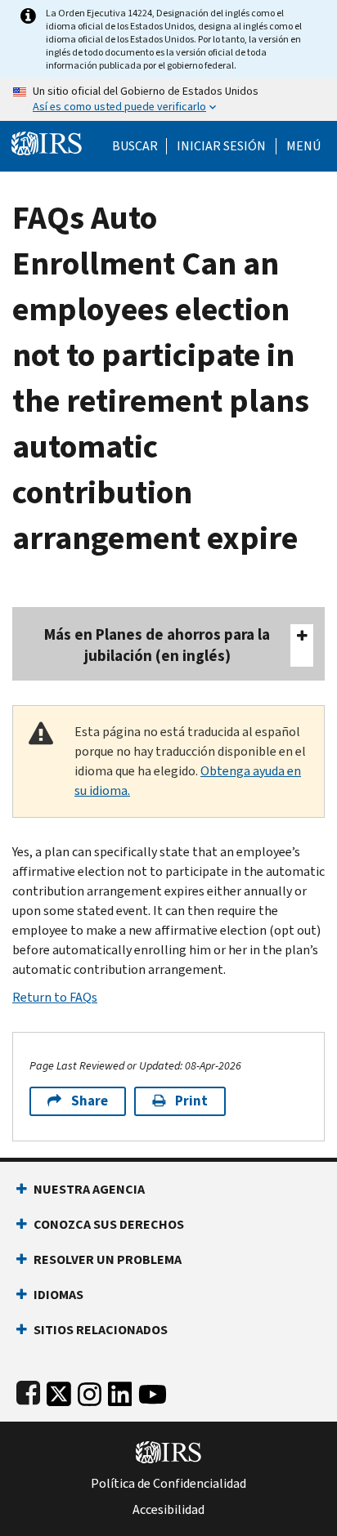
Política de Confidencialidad (168, 1484)
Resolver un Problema (108, 1259)
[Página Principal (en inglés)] (46, 141)
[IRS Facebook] (28, 1391)
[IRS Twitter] (59, 1391)
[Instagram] (89, 1391)
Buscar (135, 146)
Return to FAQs (54, 997)
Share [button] (89, 1101)
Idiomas (58, 1294)
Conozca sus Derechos (109, 1224)
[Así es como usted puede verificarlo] (168, 99)
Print (191, 1101)
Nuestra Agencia (89, 1189)
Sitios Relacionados (101, 1329)
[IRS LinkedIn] (120, 1391)
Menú (303, 146)
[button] (221, 146)
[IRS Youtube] (152, 1391)
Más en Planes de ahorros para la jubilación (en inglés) (157, 645)
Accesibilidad (168, 1510)
